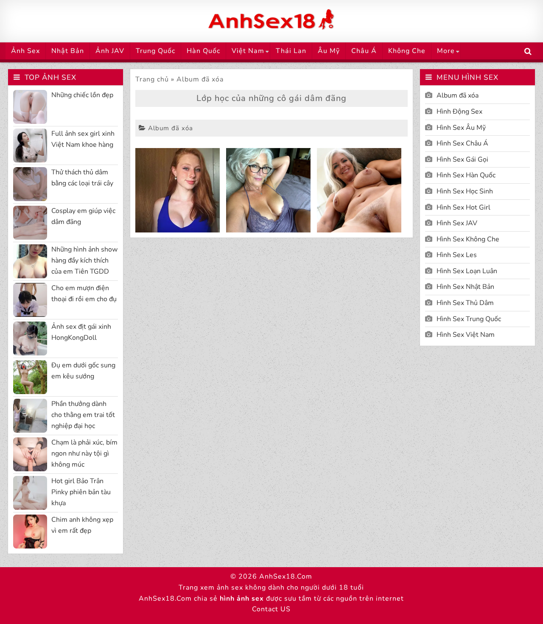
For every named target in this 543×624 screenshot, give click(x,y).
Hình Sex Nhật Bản (465, 286)
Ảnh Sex (25, 51)
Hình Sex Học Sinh (465, 191)
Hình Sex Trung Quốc (469, 319)
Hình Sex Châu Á (462, 143)
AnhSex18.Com (285, 576)
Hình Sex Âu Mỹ (461, 127)
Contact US (271, 609)
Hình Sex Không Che (468, 239)
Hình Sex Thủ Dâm (465, 303)
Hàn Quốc (203, 51)
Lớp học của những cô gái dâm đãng (271, 98)
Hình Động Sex (459, 111)
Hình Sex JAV (457, 223)
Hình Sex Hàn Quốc (466, 175)
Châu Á (364, 51)
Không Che (406, 51)
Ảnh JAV (109, 51)
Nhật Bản (67, 51)
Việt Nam (248, 51)
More (446, 51)
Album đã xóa (200, 79)
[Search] (528, 51)
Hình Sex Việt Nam (466, 334)
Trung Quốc (155, 51)
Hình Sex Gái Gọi (462, 159)
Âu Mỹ (329, 51)
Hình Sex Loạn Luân (467, 271)
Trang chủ (152, 79)
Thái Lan (291, 51)
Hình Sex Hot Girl (463, 207)
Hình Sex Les (457, 255)
